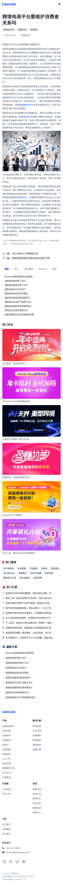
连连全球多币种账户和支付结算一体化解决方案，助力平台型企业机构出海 (29, 602)
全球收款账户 (8, 726)
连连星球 (6, 740)
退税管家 (6, 753)
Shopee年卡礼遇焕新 (12, 515)
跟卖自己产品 (10, 577)
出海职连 (6, 777)
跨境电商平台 (9, 29)
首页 (9, 4)
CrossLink (7, 772)
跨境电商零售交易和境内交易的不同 (31, 258)
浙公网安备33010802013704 (14, 879)
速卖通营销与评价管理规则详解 (19, 314)
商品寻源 (6, 763)
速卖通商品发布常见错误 (16, 293)
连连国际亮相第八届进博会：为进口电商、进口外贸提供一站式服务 (29, 632)
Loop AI (6, 758)
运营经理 (37, 577)
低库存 (44, 568)
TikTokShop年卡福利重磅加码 (16, 401)
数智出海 (37, 789)
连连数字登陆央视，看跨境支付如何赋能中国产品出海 (29, 627)
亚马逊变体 (24, 577)
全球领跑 (6, 749)
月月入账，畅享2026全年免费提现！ (19, 552)
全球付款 (6, 730)
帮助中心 (37, 812)
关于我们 (6, 824)
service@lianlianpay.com (18, 852)
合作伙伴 (37, 803)
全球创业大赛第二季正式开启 (15, 439)
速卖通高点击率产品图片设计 (18, 301)
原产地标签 (9, 568)
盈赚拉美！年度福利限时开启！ (17, 477)
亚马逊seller (9, 573)
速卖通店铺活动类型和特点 (17, 297)
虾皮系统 (49, 573)
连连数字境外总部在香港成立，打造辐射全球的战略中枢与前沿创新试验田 (29, 612)
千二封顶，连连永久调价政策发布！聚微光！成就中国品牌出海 (29, 622)
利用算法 (22, 573)
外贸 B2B (37, 730)
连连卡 (5, 744)
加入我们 (6, 833)
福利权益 (37, 807)
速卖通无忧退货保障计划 (16, 310)
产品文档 (6, 789)
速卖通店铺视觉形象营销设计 (18, 306)
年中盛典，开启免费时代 (13, 363)
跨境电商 (33, 29)
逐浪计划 (37, 793)
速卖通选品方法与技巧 (15, 289)
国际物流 (37, 744)
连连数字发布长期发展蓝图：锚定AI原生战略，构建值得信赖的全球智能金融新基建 (29, 593)
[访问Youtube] (24, 862)
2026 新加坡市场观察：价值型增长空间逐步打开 (27, 617)
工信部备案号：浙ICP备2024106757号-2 (18, 876)
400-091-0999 (13, 848)
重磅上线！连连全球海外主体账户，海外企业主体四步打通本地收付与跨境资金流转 (29, 598)
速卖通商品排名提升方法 (16, 284)
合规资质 (6, 828)
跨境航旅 (37, 740)
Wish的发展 (35, 573)
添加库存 (55, 568)
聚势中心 (37, 798)
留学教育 (37, 735)
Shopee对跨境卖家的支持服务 (19, 276)
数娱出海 (37, 749)
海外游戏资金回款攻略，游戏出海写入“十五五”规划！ (29, 607)
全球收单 (6, 735)
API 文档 (6, 793)
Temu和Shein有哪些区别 (25, 253)
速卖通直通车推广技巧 (15, 280)
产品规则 (33, 568)
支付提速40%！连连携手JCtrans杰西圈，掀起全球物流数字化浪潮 (28, 637)
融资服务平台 (8, 767)
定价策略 (21, 568)
